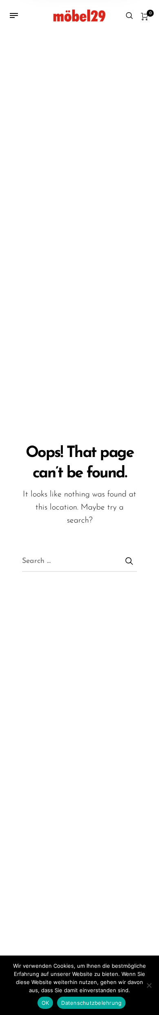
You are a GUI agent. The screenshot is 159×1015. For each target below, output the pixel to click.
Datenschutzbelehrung (91, 1003)
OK (45, 1003)
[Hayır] (149, 985)
